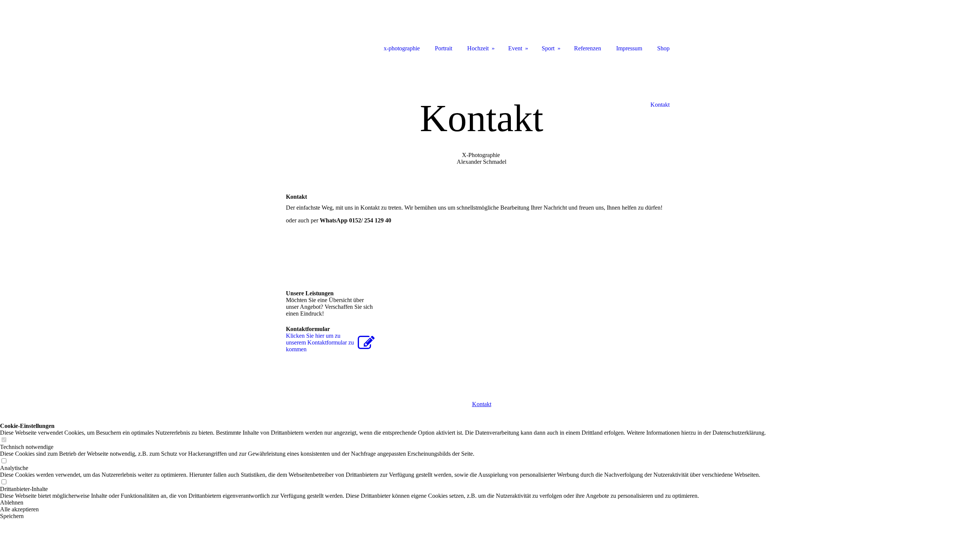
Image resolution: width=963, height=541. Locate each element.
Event (515, 48)
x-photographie (402, 48)
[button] (383, 502)
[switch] (4, 440)
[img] (320, 27)
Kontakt (481, 404)
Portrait (443, 48)
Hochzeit (478, 48)
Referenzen (587, 48)
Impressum (629, 48)
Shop (663, 48)
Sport (548, 48)
